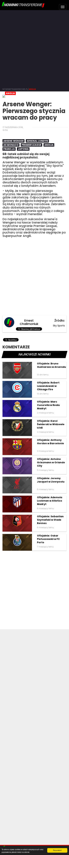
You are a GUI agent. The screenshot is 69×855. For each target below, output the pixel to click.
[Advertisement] (34, 48)
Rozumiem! (57, 850)
